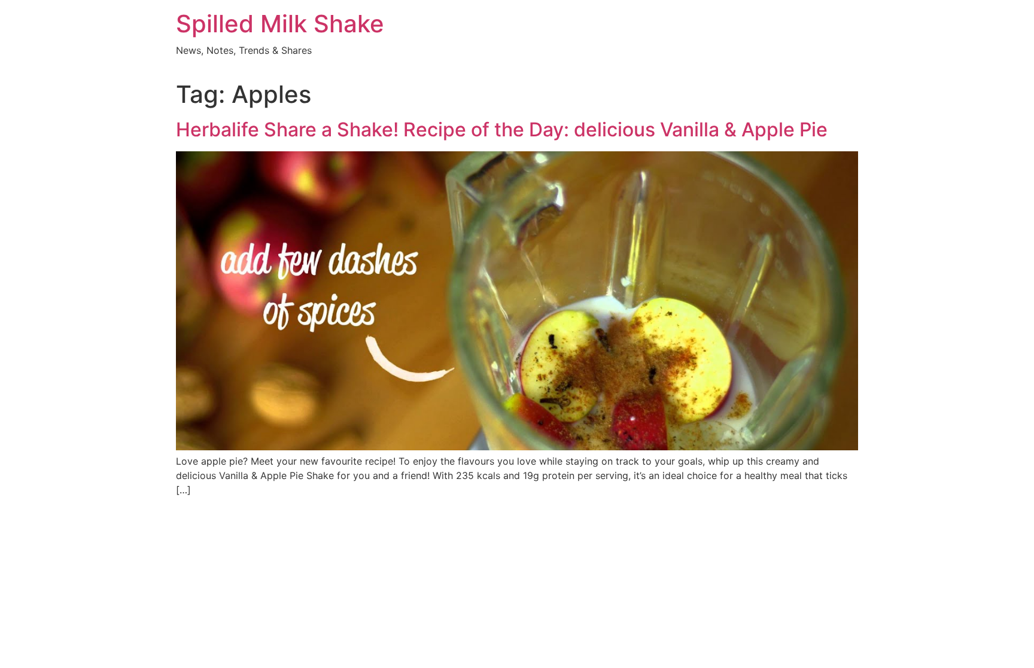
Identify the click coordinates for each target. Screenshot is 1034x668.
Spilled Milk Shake (280, 23)
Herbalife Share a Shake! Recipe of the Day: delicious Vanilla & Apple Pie (502, 129)
